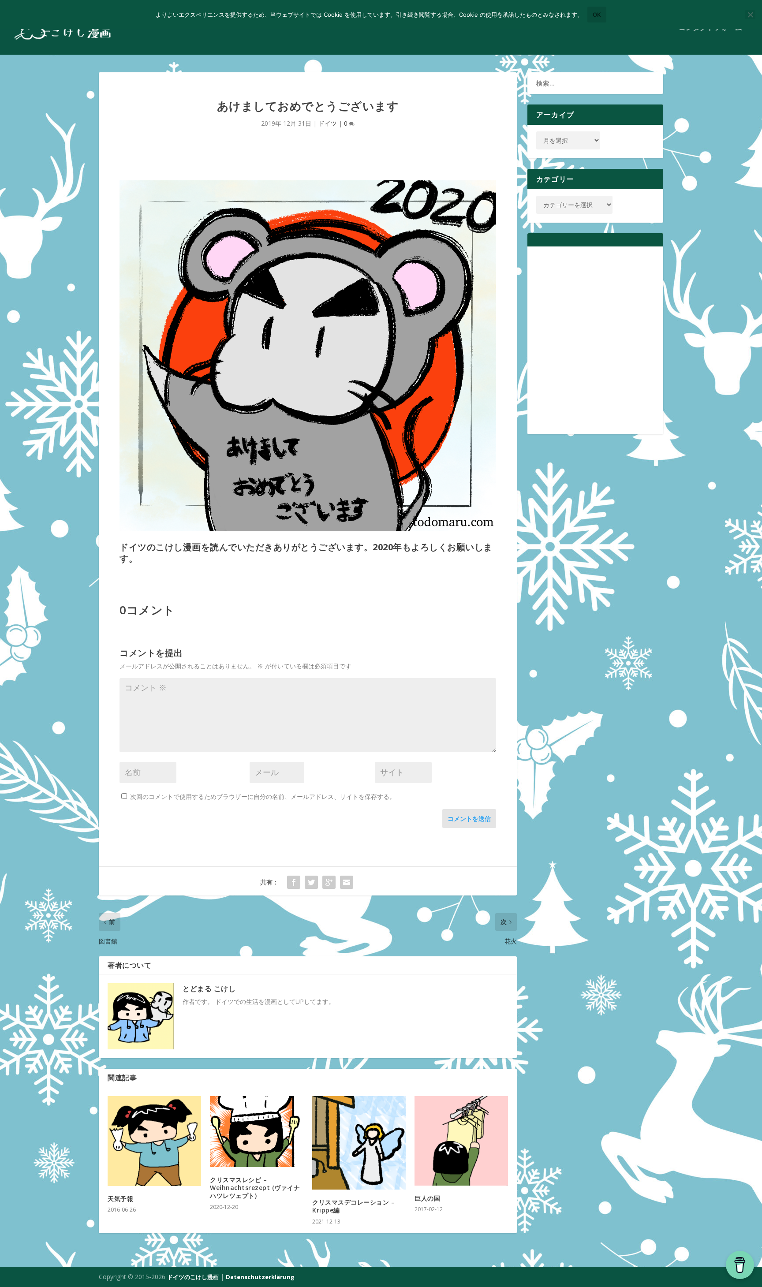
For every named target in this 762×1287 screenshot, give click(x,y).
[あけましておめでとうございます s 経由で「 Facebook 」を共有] (294, 882)
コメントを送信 (469, 818)
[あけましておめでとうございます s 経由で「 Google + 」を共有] (329, 882)
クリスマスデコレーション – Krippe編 (353, 1206)
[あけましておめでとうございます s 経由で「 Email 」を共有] (346, 882)
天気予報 (120, 1198)
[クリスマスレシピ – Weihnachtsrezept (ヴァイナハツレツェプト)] (256, 1131)
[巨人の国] (461, 1140)
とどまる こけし (209, 988)
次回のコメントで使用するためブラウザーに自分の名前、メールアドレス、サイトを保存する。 (263, 796)
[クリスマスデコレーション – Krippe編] (359, 1143)
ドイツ (327, 123)
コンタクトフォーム (710, 28)
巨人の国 (427, 1198)
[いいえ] (750, 14)
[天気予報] (154, 1141)
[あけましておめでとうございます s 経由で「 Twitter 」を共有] (311, 882)
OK (597, 14)
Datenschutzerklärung (260, 1277)
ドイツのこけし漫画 (193, 1277)
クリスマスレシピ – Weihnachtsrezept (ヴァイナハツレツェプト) (255, 1187)
